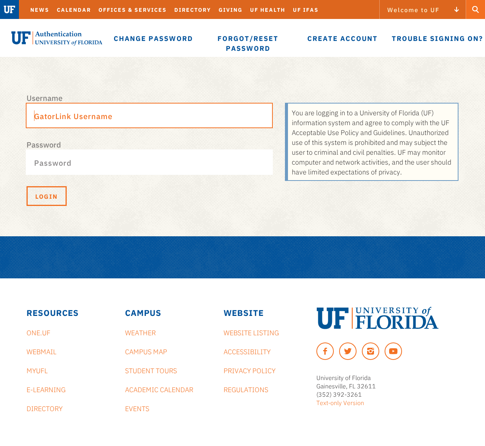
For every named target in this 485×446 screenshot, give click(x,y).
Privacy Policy (249, 370)
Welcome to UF (413, 9)
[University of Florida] (377, 318)
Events (137, 408)
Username (45, 97)
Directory (192, 9)
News (39, 9)
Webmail (41, 351)
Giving (230, 9)
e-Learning (46, 389)
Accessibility (247, 351)
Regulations (246, 389)
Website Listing (251, 332)
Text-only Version (340, 402)
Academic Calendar (159, 389)
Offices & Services (133, 9)
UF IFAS (306, 9)
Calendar (74, 9)
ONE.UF (38, 332)
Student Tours (151, 370)
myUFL (37, 370)
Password (44, 144)
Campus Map (146, 351)
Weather (140, 332)
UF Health (267, 9)
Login (46, 196)
